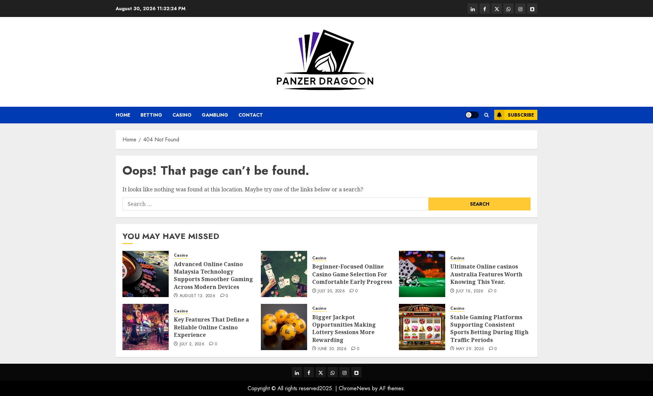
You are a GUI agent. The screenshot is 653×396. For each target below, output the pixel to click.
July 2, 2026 (192, 344)
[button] (486, 115)
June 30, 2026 (332, 349)
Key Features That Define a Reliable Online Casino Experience (211, 327)
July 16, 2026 (470, 291)
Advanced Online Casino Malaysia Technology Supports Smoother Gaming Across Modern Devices (213, 275)
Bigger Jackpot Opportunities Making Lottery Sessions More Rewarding (344, 328)
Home (123, 114)
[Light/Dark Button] (472, 114)
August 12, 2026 (197, 296)
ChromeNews (354, 388)
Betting (151, 114)
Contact (250, 114)
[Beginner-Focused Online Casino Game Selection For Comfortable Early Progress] (284, 274)
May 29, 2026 (470, 349)
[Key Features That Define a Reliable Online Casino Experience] (145, 327)
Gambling (215, 114)
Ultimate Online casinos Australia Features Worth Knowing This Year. (486, 274)
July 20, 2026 (331, 291)
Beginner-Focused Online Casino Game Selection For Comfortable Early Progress (352, 274)
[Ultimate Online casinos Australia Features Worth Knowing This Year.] (422, 274)
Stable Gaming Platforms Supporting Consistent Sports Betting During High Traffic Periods (489, 328)
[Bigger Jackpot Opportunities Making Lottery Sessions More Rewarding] (284, 327)
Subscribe (521, 114)
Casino (181, 114)
